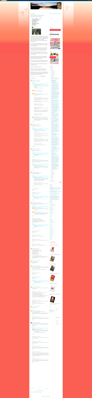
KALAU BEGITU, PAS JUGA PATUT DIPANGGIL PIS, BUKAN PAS (55, 138)
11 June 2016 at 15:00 (39, 97)
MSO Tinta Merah (52, 231)
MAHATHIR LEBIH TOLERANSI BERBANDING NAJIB (54, 82)
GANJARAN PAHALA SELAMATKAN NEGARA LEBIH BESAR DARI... (55, 107)
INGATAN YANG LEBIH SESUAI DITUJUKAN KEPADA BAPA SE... (55, 164)
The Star (51, 216)
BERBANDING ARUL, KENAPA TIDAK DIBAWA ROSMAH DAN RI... (55, 124)
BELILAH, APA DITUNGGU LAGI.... (55, 145)
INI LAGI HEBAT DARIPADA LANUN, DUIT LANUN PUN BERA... (55, 109)
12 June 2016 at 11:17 (38, 322)
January (52, 174)
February (52, 173)
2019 (51, 67)
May (51, 170)
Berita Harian (51, 203)
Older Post (47, 388)
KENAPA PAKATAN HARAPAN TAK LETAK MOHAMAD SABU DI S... (55, 165)
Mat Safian (35, 93)
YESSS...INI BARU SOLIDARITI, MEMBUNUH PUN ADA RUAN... (55, 87)
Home (39, 388)
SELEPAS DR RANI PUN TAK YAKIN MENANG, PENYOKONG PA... (55, 127)
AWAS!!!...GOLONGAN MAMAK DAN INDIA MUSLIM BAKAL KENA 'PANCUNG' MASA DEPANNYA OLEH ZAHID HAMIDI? (55, 197)
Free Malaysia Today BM (52, 205)
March (52, 172)
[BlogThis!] (42, 76)
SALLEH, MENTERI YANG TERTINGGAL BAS (54, 153)
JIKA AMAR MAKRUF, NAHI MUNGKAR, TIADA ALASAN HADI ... (55, 130)
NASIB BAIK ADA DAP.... (53, 146)
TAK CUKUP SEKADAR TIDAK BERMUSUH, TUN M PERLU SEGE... (54, 98)
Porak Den (33, 124)
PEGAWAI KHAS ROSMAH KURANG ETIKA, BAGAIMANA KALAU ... (55, 120)
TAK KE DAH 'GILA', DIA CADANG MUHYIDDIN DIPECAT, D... (55, 84)
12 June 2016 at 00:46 (37, 306)
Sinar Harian (51, 215)
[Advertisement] (46, 11)
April (51, 171)
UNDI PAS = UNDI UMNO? (54, 136)
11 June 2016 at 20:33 (38, 291)
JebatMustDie (51, 229)
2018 (51, 68)
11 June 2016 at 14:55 (39, 93)
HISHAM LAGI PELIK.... (53, 135)
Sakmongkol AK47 (52, 233)
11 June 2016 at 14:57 (38, 202)
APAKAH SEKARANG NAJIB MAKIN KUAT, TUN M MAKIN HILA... (55, 114)
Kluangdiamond (51, 230)
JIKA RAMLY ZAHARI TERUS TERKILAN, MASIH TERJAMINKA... (55, 128)
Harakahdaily (51, 206)
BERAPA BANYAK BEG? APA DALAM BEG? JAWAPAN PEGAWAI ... (55, 142)
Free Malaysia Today (52, 204)
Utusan (50, 217)
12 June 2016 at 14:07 (39, 329)
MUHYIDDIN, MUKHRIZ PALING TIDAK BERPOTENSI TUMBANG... (55, 92)
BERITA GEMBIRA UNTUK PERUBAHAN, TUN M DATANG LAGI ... (55, 122)
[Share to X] (43, 76)
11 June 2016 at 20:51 (39, 197)
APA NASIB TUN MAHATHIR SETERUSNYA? (54, 90)
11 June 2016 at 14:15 (37, 124)
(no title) (51, 185)
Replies (34, 83)
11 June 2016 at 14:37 (38, 192)
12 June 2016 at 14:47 (38, 336)
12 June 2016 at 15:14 (38, 341)
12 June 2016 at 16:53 (38, 346)
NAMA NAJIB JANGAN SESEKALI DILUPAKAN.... (55, 155)
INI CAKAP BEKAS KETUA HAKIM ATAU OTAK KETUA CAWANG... (55, 104)
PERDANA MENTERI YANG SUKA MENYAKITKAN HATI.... (55, 168)
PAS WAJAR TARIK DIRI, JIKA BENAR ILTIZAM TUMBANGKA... (55, 148)
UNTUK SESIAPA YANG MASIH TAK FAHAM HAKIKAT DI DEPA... (55, 100)
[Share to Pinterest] (44, 76)
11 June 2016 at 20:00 (39, 143)
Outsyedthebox (51, 232)
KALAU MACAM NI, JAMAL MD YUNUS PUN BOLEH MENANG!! (55, 115)
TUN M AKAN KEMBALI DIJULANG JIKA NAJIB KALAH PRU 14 (55, 95)
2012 (51, 178)
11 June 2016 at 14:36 (39, 177)
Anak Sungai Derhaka (52, 222)
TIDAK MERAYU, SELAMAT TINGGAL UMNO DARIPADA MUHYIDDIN (55, 93)
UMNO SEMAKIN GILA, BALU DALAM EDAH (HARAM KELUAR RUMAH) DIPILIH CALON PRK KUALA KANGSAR (55, 188)
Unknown (33, 248)
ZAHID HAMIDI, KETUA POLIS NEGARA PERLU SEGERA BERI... (55, 106)
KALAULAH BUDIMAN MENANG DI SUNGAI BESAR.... (55, 167)
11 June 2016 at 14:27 (38, 159)
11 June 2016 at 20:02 (39, 281)
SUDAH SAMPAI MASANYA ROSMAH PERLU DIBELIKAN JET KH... (55, 144)
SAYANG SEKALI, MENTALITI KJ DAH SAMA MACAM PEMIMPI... (55, 141)
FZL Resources (34, 202)
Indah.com (51, 228)
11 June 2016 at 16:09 (38, 239)
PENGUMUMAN (51, 186)
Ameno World (51, 221)
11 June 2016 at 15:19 (39, 129)
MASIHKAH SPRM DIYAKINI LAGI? (55, 101)
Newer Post (32, 388)
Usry (32, 188)
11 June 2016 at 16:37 (37, 248)
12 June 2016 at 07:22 (37, 310)
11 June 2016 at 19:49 (39, 182)
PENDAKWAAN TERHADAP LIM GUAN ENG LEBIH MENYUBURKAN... (54, 80)
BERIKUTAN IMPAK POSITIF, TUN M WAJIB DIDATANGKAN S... (55, 134)
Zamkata (51, 239)
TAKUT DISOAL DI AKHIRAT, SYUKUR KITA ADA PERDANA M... (55, 111)
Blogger (49, 396)
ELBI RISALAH (34, 322)
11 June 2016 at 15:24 (38, 218)
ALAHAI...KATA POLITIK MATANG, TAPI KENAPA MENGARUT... (55, 125)
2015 (51, 175)
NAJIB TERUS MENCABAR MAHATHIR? (54, 112)
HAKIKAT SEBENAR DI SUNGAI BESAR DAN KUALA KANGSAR (55, 156)
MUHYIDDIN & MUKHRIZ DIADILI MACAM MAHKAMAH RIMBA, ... (55, 96)
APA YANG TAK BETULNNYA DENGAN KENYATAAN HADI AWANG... (55, 160)
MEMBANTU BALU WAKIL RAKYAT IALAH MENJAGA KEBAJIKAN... (55, 161)
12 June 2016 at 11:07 (39, 154)
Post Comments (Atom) (41, 390)
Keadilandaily (51, 207)
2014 (51, 176)
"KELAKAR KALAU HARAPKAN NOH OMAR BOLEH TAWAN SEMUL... (55, 85)
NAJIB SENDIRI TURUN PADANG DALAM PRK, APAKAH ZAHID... (55, 139)
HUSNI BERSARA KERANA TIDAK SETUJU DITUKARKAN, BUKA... (55, 88)
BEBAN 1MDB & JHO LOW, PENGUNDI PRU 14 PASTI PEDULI (55, 103)
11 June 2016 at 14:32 (36, 188)
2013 (51, 177)
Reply (33, 121)
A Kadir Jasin (51, 220)
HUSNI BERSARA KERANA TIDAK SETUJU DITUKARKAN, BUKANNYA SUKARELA (55, 199)
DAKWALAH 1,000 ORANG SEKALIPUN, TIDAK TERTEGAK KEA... (55, 78)
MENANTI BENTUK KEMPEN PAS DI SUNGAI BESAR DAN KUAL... (55, 158)
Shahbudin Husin (52, 310)
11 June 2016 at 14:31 (39, 165)
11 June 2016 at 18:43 (39, 138)
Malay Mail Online (52, 208)
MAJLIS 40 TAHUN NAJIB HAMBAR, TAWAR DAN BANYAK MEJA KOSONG (55, 191)
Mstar (50, 214)
